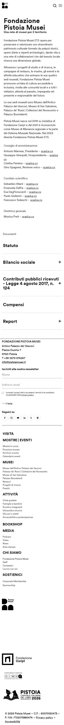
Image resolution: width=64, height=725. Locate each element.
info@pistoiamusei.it (14, 362)
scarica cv (47, 151)
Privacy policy (44, 717)
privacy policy (27, 395)
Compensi (13, 304)
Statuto (10, 245)
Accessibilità (12, 721)
